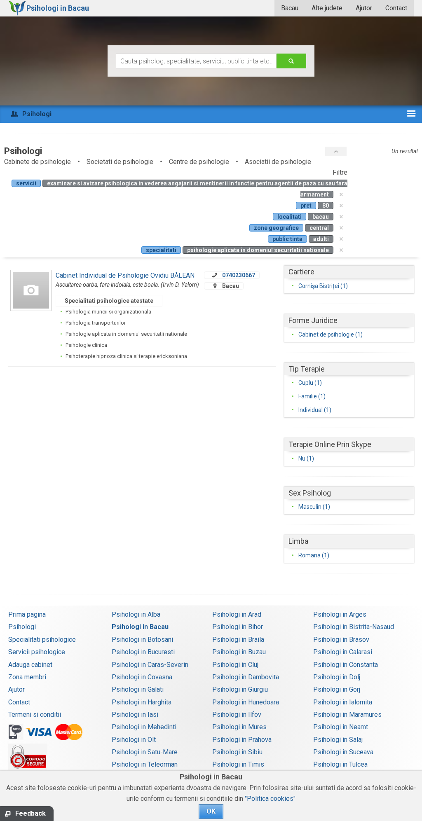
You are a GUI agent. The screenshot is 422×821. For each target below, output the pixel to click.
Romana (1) (313, 555)
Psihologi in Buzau (239, 652)
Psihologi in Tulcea (340, 764)
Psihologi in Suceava (343, 752)
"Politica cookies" (270, 798)
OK (211, 811)
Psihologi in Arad (236, 614)
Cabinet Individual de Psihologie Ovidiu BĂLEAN (125, 275)
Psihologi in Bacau (140, 627)
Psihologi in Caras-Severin (150, 665)
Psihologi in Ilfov (236, 714)
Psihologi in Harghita (141, 702)
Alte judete (327, 8)
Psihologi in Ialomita (342, 702)
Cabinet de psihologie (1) (330, 334)
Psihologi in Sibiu (237, 752)
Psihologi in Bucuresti (143, 652)
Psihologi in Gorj (336, 689)
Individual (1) (314, 410)
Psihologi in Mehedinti (144, 727)
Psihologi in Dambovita (245, 677)
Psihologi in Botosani (142, 639)
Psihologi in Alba (136, 614)
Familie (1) (312, 396)
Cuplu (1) (310, 382)
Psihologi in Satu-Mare (145, 752)
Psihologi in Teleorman (145, 764)
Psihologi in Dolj (336, 677)
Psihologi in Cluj (235, 665)
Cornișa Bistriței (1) (323, 286)
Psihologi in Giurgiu (240, 689)
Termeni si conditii (34, 714)
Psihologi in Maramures (347, 714)
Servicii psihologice (36, 652)
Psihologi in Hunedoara (245, 702)
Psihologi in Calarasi (342, 652)
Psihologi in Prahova (242, 740)
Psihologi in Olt (134, 740)
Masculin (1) (314, 506)
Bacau (289, 8)
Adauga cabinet (30, 665)
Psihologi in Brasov (341, 639)
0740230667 (238, 275)
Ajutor (364, 8)
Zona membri (27, 677)
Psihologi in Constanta (345, 665)
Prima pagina (27, 614)
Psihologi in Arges (339, 614)
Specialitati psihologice (42, 639)
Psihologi (22, 627)
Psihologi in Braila (238, 639)
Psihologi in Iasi (135, 714)
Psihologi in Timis (238, 764)
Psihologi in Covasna (142, 677)
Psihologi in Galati (138, 689)
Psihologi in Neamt (340, 727)
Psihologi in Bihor (237, 627)
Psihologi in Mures (239, 727)
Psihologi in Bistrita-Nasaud (353, 627)
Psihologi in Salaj (338, 740)
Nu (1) (306, 458)
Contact (396, 8)
